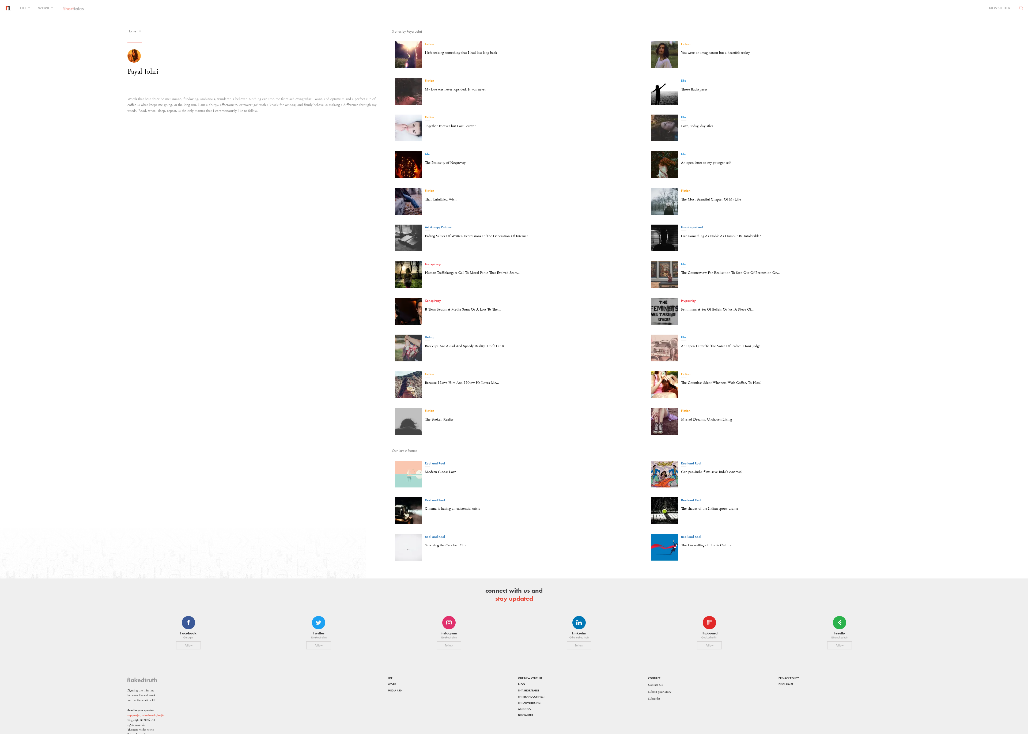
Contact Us (655, 685)
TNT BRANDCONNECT (531, 696)
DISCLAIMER (525, 715)
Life (23, 8)
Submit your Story (659, 692)
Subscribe (654, 699)
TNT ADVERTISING (529, 703)
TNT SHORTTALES (528, 690)
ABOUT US (524, 709)
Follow (188, 645)
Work (44, 8)
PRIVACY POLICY (788, 678)
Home (131, 31)
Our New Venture (530, 678)
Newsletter (1000, 8)
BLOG (521, 684)
